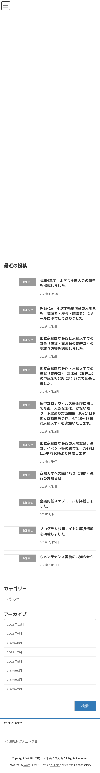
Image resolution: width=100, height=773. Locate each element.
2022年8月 (14, 643)
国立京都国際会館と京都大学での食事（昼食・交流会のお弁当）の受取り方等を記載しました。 (67, 343)
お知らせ (13, 599)
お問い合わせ (13, 723)
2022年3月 (14, 680)
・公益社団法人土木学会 (21, 741)
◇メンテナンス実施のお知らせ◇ (67, 557)
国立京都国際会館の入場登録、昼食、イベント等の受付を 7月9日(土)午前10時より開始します (67, 448)
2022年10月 (15, 625)
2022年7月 (14, 652)
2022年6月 (14, 661)
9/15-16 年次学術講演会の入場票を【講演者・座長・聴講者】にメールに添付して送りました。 (68, 313)
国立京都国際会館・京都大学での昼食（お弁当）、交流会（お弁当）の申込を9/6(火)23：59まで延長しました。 (67, 376)
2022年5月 (14, 671)
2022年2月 (14, 689)
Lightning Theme (50, 765)
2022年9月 (14, 634)
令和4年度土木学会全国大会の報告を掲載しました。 (68, 283)
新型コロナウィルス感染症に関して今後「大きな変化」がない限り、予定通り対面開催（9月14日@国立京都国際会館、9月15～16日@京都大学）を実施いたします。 (68, 413)
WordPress (30, 765)
